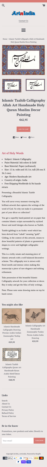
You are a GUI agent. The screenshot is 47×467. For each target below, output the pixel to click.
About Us (6, 403)
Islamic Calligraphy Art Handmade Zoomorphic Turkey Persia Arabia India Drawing (35, 331)
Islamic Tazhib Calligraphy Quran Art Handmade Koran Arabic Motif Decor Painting (11, 370)
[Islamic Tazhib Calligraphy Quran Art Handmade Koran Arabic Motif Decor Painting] (12, 354)
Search (4, 400)
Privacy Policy (8, 410)
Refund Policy (8, 413)
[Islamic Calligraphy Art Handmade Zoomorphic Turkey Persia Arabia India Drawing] (35, 315)
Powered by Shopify (34, 454)
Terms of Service (9, 416)
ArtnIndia (22, 454)
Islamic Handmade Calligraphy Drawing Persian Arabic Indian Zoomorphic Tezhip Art (11, 332)
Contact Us (23, 20)
